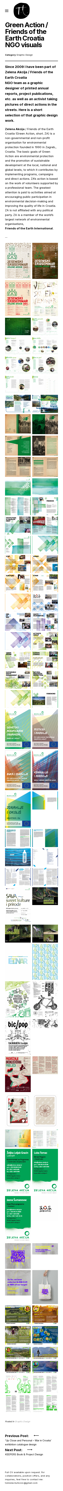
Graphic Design (24, 54)
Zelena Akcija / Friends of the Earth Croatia (29, 74)
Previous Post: (28, 1437)
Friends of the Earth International (29, 228)
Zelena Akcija (15, 129)
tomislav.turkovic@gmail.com (21, 1483)
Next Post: (24, 1451)
